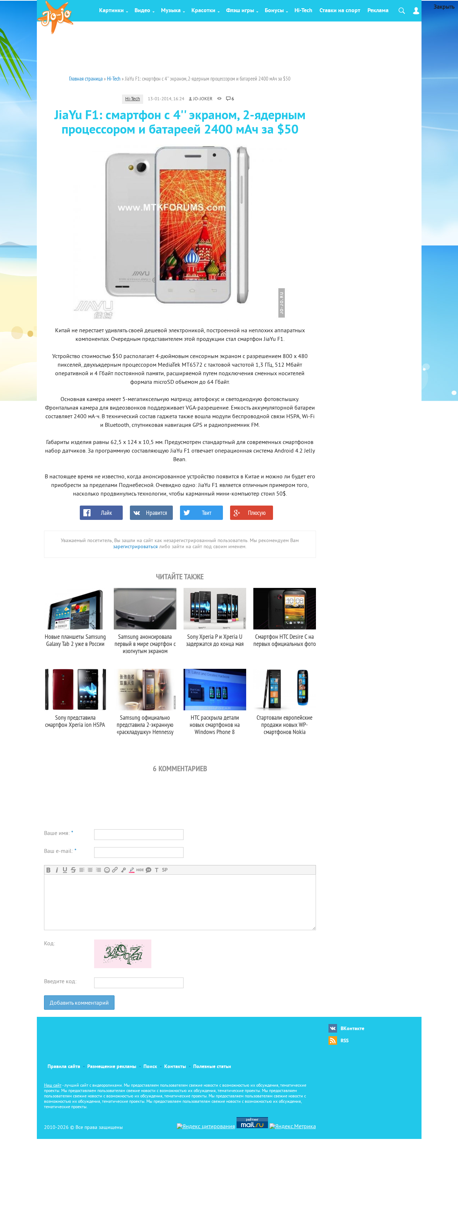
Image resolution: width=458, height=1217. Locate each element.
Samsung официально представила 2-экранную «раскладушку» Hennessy (145, 724)
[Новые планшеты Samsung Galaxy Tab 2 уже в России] (75, 608)
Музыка (171, 10)
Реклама (378, 10)
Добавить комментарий (79, 1003)
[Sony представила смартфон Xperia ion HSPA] (75, 689)
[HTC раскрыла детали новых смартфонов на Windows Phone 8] (215, 689)
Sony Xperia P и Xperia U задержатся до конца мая (215, 640)
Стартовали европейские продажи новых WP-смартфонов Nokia (284, 724)
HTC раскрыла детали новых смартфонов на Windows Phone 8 (215, 724)
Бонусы (274, 10)
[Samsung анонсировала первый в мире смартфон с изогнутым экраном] (145, 608)
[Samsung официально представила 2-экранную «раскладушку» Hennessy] (145, 689)
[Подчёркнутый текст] (65, 869)
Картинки (111, 10)
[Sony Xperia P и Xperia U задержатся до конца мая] (215, 608)
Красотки (203, 10)
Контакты (175, 1067)
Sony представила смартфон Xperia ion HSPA (75, 721)
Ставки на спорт (340, 10)
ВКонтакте (352, 1029)
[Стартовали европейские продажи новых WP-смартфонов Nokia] (284, 689)
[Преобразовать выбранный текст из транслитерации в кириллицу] (156, 869)
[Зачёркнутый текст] (73, 869)
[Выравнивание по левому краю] (82, 869)
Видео (142, 10)
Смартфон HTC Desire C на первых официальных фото (284, 640)
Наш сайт (53, 1085)
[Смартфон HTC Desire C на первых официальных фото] (284, 608)
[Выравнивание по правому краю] (98, 869)
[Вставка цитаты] (148, 869)
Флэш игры (240, 10)
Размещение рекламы (111, 1067)
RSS (345, 1041)
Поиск (150, 1067)
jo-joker (203, 99)
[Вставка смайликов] (107, 869)
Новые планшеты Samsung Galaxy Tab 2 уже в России (75, 640)
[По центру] (90, 869)
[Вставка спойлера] (165, 869)
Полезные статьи (212, 1067)
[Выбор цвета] (131, 869)
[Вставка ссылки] (115, 869)
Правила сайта (64, 1067)
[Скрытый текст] (140, 869)
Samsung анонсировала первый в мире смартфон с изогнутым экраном (145, 643)
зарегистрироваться (135, 547)
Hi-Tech (303, 10)
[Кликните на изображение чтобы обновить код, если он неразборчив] (122, 966)
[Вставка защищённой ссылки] (123, 869)
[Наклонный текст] (57, 869)
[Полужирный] (48, 869)
